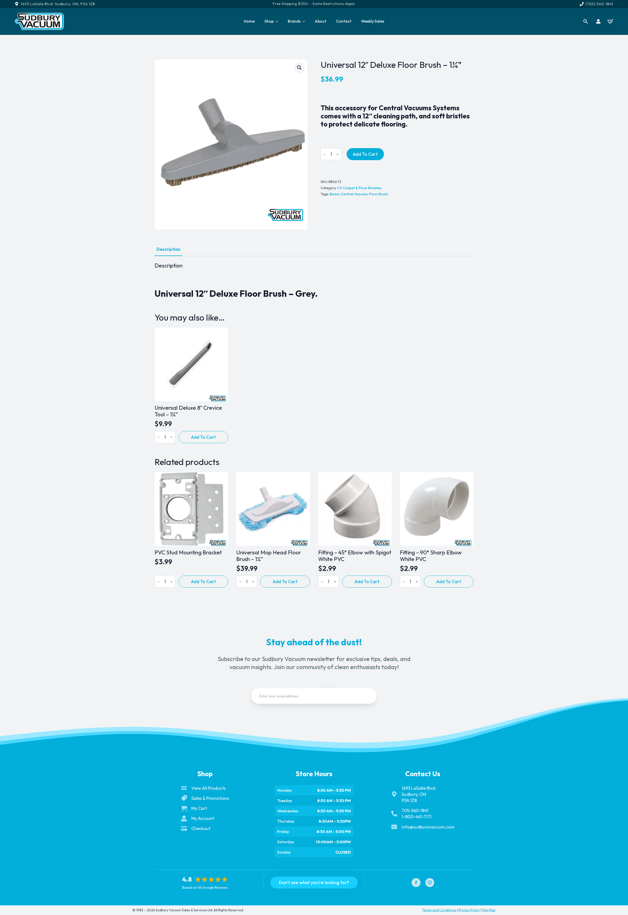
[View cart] (610, 21)
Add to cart (365, 154)
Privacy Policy (469, 910)
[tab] (168, 249)
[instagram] (429, 882)
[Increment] (337, 154)
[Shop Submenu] (278, 21)
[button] (299, 67)
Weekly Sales (372, 21)
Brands (294, 21)
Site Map (489, 910)
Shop (269, 21)
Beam (334, 194)
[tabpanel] (314, 280)
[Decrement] (324, 154)
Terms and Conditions (439, 910)
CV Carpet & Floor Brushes (359, 188)
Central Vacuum (354, 194)
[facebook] (416, 882)
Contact (343, 21)
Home (249, 21)
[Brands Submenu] (305, 21)
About (320, 21)
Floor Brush (378, 194)
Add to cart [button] (203, 437)
